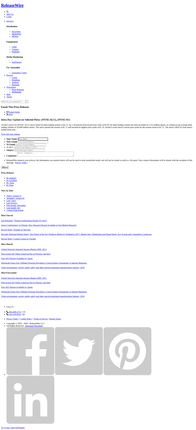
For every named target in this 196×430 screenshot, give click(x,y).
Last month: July (13, 208)
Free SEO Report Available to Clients (17, 258)
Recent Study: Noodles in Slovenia (16, 230)
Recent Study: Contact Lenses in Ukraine (18, 239)
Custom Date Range (14, 210)
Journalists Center (19, 73)
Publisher (16, 52)
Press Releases (18, 89)
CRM (14, 47)
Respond (15, 85)
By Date (9, 185)
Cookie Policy (26, 319)
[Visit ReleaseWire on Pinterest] (127, 374)
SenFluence (17, 62)
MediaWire (16, 34)
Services (9, 21)
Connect (15, 49)
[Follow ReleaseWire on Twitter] (79, 374)
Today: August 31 (13, 196)
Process (9, 75)
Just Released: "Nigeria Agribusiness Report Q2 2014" (24, 221)
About (9, 97)
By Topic (10, 183)
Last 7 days (11, 200)
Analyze (15, 82)
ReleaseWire (12, 5)
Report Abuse (55, 319)
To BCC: (10, 147)
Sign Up (9, 14)
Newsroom (11, 87)
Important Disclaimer (34, 326)
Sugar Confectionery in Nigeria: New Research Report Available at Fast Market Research (38, 225)
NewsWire (16, 31)
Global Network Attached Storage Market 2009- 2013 (24, 249)
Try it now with (13, 428)
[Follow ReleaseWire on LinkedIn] (30, 423)
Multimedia (16, 92)
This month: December (16, 205)
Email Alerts (14, 112)
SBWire (15, 36)
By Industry (11, 178)
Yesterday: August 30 (15, 198)
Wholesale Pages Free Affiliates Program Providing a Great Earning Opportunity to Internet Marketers (44, 263)
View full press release (10, 134)
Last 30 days (11, 203)
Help (8, 94)
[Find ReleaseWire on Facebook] (30, 374)
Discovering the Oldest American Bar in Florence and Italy (26, 254)
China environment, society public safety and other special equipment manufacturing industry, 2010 (43, 267)
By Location (11, 180)
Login (8, 17)
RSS (11, 114)
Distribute (16, 80)
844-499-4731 (15, 312)
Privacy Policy (21, 163)
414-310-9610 (15, 314)
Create (14, 77)
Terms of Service (41, 319)
